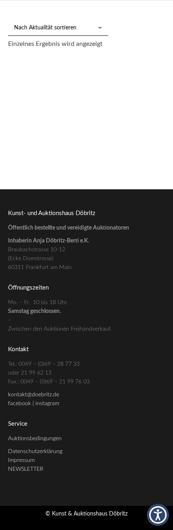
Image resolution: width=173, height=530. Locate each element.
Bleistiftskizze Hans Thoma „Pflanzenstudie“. (86, 154)
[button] (158, 515)
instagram (47, 403)
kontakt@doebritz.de (33, 395)
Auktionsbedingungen (35, 438)
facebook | (21, 403)
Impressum (21, 460)
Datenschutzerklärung (35, 451)
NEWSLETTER (25, 469)
